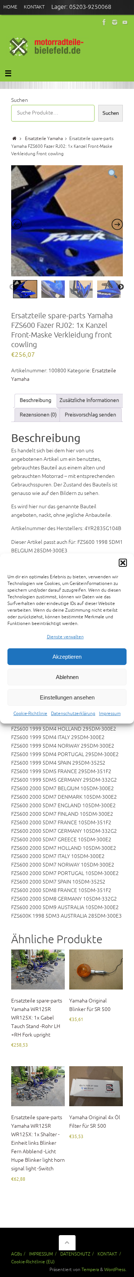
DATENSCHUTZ (75, 1254)
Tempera (90, 1270)
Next (121, 287)
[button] (123, 562)
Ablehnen (67, 677)
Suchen (19, 100)
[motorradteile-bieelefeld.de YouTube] (125, 22)
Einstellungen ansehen (67, 697)
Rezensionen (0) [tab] (38, 415)
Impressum (110, 714)
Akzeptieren (67, 657)
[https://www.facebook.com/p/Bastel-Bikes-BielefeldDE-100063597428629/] (104, 22)
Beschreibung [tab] (35, 400)
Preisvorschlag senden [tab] (90, 415)
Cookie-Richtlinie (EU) (33, 1262)
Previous (12, 287)
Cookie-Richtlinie (30, 714)
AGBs (16, 1254)
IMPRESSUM (41, 1254)
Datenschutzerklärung (73, 714)
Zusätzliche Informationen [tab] (89, 400)
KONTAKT (107, 1254)
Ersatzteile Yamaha (44, 139)
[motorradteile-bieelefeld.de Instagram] (114, 22)
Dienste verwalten (65, 637)
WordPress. (115, 1270)
